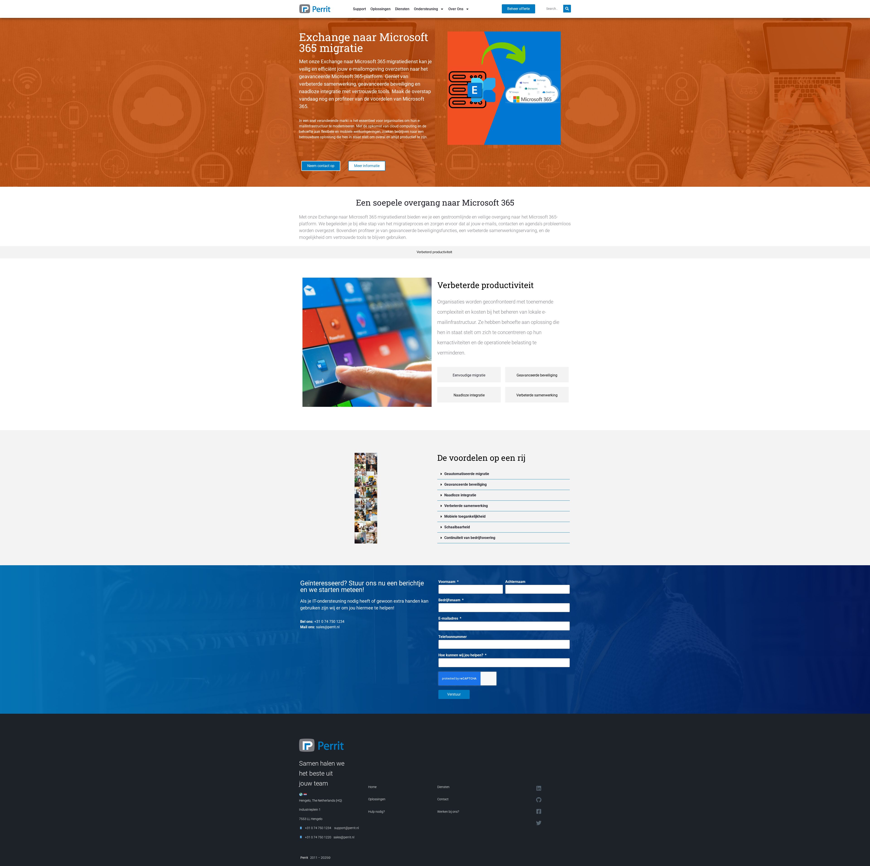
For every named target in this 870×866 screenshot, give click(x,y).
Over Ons (455, 9)
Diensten (402, 9)
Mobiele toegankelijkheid (465, 516)
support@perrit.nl (346, 828)
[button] (503, 474)
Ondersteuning (426, 9)
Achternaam (515, 582)
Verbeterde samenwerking (466, 506)
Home (372, 787)
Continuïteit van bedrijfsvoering (469, 538)
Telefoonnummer (452, 637)
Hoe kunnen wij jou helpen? (461, 655)
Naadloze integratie (460, 495)
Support (359, 9)
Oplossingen (380, 9)
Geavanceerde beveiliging (465, 484)
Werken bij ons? (448, 811)
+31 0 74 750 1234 (329, 621)
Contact (443, 799)
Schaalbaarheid (457, 527)
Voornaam (447, 582)
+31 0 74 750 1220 (318, 837)
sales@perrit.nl (328, 627)
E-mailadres (448, 619)
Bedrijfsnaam (449, 600)
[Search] (567, 8)
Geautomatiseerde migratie (466, 474)
